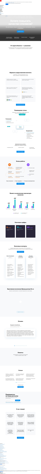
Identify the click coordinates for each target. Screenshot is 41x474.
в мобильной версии (29, 135)
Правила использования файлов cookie (16, 3)
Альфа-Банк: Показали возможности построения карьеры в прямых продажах (28, 79)
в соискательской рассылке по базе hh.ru (30, 137)
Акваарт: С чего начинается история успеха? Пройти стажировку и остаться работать (12, 88)
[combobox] (1, 472)
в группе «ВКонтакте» (29, 138)
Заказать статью (20, 31)
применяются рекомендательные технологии (12, 470)
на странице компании (9, 120)
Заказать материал (20, 151)
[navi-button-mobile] (0, 14)
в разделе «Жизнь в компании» (30, 132)
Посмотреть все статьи (20, 104)
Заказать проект (20, 437)
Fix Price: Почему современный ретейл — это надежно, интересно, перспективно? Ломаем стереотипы (12, 97)
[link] (1, 10)
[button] (0, 12)
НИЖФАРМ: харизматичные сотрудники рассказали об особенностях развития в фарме (12, 79)
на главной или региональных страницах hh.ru (30, 134)
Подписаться (17, 400)
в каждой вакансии (8, 121)
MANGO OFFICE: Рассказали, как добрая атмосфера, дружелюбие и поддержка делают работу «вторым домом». (27, 88)
